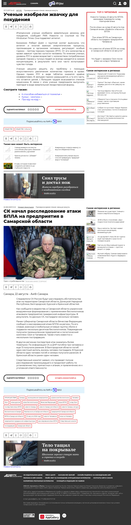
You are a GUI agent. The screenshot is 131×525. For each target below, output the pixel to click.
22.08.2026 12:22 (10, 207)
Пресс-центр (50, 475)
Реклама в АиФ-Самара (32, 478)
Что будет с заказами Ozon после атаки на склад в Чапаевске (107, 60)
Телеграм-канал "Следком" (36, 281)
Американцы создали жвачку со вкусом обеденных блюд (68, 148)
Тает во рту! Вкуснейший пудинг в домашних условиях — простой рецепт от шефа (111, 247)
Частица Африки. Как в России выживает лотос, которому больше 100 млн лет (111, 93)
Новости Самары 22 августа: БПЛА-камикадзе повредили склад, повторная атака (107, 19)
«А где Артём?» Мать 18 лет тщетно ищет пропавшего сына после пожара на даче (111, 239)
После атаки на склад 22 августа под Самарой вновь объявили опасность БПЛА (107, 29)
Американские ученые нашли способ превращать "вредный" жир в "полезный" (67, 158)
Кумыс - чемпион (31, 97)
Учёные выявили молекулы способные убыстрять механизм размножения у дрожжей (27, 150)
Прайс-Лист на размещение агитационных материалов (67, 478)
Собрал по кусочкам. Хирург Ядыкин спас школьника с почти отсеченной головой (112, 110)
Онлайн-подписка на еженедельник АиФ (94, 475)
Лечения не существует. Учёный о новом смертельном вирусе (110, 212)
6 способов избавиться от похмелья (41, 94)
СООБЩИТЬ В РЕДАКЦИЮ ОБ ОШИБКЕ (70, 481)
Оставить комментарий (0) (65, 109)
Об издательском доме (32, 475)
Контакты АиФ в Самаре (103, 478)
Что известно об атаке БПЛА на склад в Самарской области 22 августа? (107, 50)
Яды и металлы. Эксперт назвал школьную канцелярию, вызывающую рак (110, 230)
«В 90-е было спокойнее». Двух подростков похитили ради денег (110, 221)
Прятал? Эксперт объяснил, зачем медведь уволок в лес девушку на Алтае (111, 84)
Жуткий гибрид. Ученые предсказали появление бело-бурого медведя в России (112, 256)
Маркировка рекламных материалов (38, 481)
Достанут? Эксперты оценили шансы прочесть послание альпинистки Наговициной (112, 118)
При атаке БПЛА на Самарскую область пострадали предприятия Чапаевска (107, 39)
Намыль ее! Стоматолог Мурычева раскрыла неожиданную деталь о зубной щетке (111, 76)
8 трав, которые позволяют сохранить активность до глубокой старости (25, 166)
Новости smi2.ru (12, 199)
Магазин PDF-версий (66, 475)
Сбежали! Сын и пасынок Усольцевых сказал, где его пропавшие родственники (112, 101)
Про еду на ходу (30, 99)
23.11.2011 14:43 (9, 10)
